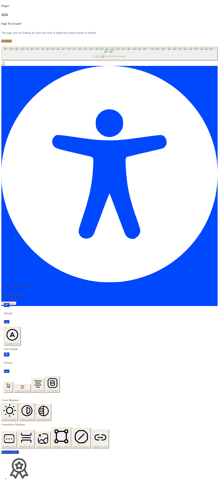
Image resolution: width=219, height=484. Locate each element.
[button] (2, 63)
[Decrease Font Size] (6, 321)
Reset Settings (10, 452)
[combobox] (109, 53)
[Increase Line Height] (6, 354)
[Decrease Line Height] (6, 371)
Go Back (6, 41)
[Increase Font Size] (6, 305)
